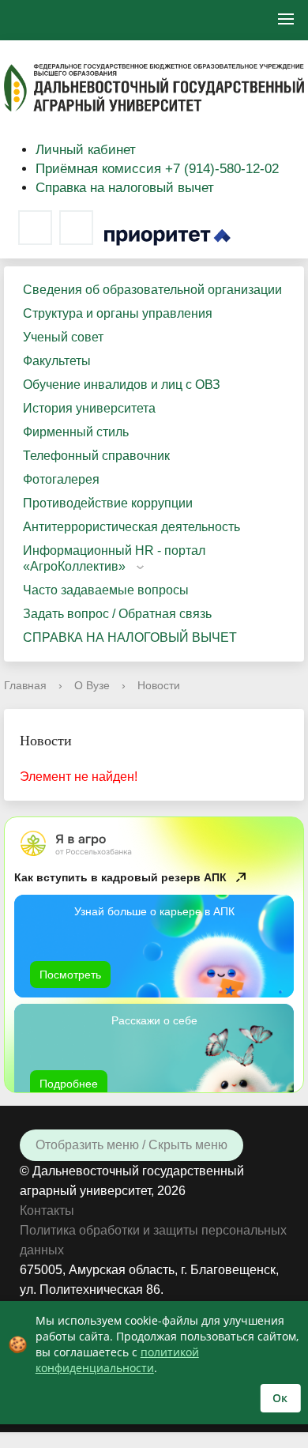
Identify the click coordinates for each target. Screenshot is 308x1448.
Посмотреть (70, 974)
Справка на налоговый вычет (125, 187)
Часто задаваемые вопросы (106, 590)
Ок (279, 1397)
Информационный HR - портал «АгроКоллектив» (114, 558)
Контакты (47, 1210)
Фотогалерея (61, 479)
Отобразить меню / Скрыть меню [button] (131, 1145)
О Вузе (92, 685)
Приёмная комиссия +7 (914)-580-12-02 (157, 168)
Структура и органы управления (117, 313)
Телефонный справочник (96, 455)
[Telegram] (76, 227)
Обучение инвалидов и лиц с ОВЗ (121, 384)
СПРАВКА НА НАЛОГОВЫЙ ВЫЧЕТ (130, 637)
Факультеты (57, 361)
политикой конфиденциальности (117, 1359)
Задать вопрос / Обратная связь (117, 613)
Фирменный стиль (76, 432)
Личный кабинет (86, 149)
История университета (89, 408)
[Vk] (35, 227)
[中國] (74, 20)
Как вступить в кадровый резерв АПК (120, 877)
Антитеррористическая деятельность (131, 527)
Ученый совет (63, 337)
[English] (29, 20)
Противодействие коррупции (108, 503)
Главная (25, 685)
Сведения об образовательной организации (152, 289)
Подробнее (68, 1083)
